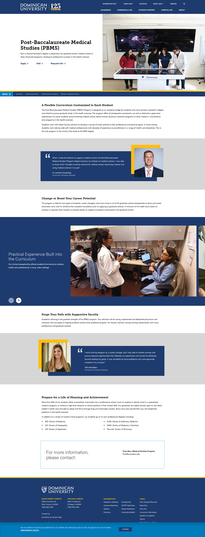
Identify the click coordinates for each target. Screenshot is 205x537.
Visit (38, 63)
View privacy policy (29, 530)
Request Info (57, 63)
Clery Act (143, 509)
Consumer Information (148, 512)
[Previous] (11, 300)
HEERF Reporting (128, 505)
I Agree (125, 529)
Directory (107, 512)
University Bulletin (128, 512)
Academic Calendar (111, 502)
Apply (23, 63)
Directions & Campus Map (52, 517)
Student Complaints (147, 515)
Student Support (147, 10)
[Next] (18, 300)
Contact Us (46, 513)
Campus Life (166, 10)
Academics (106, 10)
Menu (5, 94)
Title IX (142, 519)
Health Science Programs (50, 94)
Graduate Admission (32, 94)
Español (173, 4)
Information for (109, 4)
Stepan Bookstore (128, 509)
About (182, 10)
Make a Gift (128, 4)
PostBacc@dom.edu (131, 454)
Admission (19, 94)
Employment (126, 502)
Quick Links (157, 4)
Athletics (143, 4)
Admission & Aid (124, 10)
